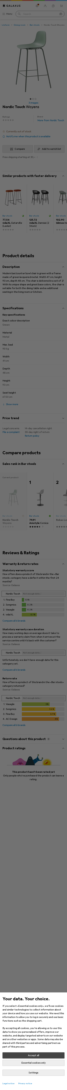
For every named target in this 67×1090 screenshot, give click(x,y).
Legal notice (8, 1083)
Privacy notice (25, 1083)
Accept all (33, 1055)
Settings (33, 1072)
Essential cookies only (33, 1062)
